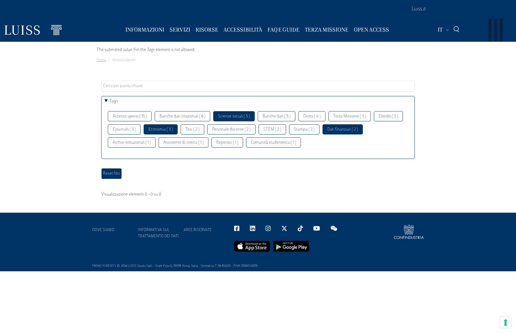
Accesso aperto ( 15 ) (130, 116)
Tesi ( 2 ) (192, 129)
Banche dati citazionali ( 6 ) (182, 116)
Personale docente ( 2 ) (231, 129)
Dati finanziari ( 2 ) (342, 129)
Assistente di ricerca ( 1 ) (183, 142)
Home (101, 60)
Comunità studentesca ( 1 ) (273, 142)
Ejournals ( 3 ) (124, 129)
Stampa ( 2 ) (304, 129)
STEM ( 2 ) (272, 129)
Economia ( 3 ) (160, 129)
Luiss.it (418, 9)
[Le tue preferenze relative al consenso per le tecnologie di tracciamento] (505, 322)
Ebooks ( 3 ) (388, 116)
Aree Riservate (198, 230)
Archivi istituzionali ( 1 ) (132, 142)
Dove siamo (103, 230)
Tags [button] (114, 101)
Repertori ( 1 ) (227, 142)
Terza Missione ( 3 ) (349, 116)
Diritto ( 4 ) (312, 116)
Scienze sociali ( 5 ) (234, 116)
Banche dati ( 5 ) (276, 116)
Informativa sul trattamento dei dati (158, 233)
